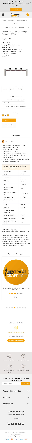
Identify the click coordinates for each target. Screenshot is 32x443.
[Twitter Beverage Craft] (12, 423)
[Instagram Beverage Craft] (9, 423)
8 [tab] (25, 307)
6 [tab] (20, 307)
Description (16, 135)
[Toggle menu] (3, 14)
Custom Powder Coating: (16, 99)
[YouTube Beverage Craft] (23, 423)
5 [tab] (17, 307)
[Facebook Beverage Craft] (16, 423)
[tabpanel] (16, 280)
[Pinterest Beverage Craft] (19, 423)
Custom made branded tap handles (13, 231)
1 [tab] (6, 307)
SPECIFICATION (9, 141)
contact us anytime (17, 245)
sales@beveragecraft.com (16, 414)
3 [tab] (12, 307)
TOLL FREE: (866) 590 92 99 (16, 411)
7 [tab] (22, 307)
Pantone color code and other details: (16, 106)
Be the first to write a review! (16, 340)
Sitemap (20, 436)
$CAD (16, 418)
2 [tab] (9, 307)
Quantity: (16, 112)
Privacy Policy (12, 436)
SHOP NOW (16, 9)
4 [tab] (14, 307)
